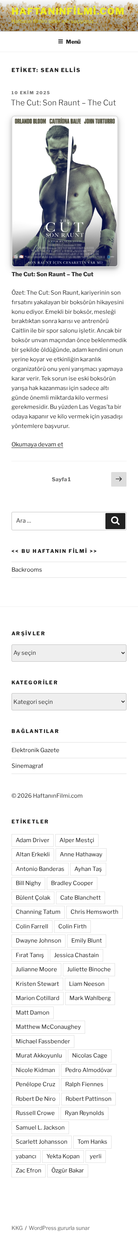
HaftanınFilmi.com (68, 11)
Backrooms (27, 569)
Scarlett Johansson (41, 1141)
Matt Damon (32, 1012)
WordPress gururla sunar (59, 1228)
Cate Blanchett (80, 897)
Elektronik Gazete (35, 750)
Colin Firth (72, 926)
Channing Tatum (38, 911)
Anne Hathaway (81, 854)
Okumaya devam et (37, 444)
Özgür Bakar (67, 1170)
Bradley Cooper (72, 883)
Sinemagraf (27, 765)
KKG (17, 1228)
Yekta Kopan (63, 1156)
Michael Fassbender (43, 1041)
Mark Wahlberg (90, 998)
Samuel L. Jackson (40, 1127)
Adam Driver (32, 840)
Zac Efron (28, 1170)
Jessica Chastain (76, 955)
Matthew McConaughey (48, 1026)
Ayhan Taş (88, 869)
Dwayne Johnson (38, 940)
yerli (96, 1156)
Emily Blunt (86, 940)
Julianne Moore (36, 969)
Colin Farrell (32, 926)
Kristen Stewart (37, 983)
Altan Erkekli (33, 854)
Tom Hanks (92, 1141)
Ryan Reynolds (84, 1113)
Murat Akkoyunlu (39, 1055)
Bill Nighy (28, 883)
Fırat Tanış (30, 955)
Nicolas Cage (89, 1055)
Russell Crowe (35, 1113)
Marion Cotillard (37, 998)
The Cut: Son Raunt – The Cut (63, 102)
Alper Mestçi (76, 840)
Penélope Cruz (35, 1084)
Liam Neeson (87, 983)
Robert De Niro (36, 1098)
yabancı (26, 1156)
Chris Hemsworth (94, 911)
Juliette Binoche (89, 969)
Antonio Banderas (40, 869)
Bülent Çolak (33, 897)
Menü (73, 41)
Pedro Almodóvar (88, 1070)
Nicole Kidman (35, 1070)
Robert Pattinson (89, 1098)
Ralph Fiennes (84, 1084)
